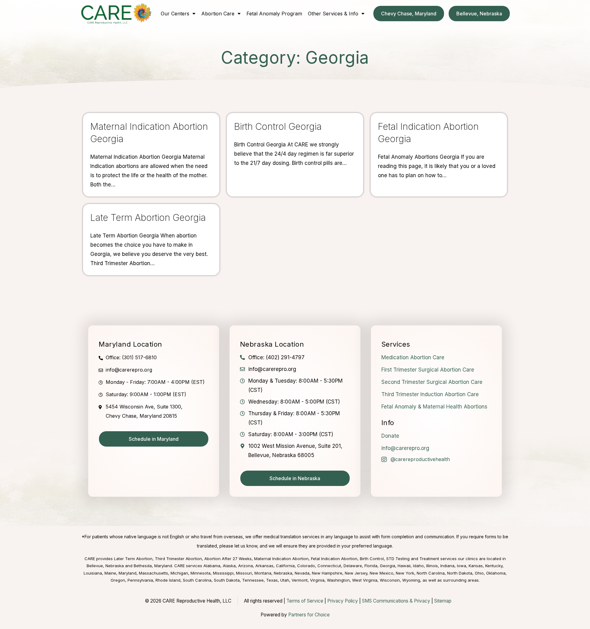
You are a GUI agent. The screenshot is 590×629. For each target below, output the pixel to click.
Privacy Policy (342, 601)
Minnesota (200, 573)
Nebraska (283, 573)
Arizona (245, 565)
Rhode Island (167, 580)
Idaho (418, 565)
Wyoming (411, 580)
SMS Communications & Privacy (396, 601)
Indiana (447, 565)
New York (405, 573)
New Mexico (381, 573)
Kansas (476, 565)
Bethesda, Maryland (153, 565)
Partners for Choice (309, 615)
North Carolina (431, 573)
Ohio (479, 573)
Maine (110, 573)
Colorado (306, 565)
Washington (338, 580)
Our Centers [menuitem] (175, 13)
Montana (262, 573)
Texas (272, 580)
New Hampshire (327, 573)
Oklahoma (495, 573)
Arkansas (264, 565)
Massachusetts (153, 573)
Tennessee (253, 580)
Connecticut (329, 565)
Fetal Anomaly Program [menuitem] (274, 13)
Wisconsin (390, 580)
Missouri (244, 573)
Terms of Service (304, 601)
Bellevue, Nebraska (105, 565)
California (285, 565)
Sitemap (442, 601)
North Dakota (459, 573)
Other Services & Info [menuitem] (333, 13)
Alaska (229, 565)
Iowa (461, 565)
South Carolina (197, 580)
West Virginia (364, 580)
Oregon (118, 580)
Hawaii (404, 565)
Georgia (387, 565)
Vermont (300, 580)
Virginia (317, 580)
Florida (370, 565)
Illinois (432, 565)
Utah (284, 580)
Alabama (211, 565)
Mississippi (223, 573)
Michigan (179, 573)
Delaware (353, 565)
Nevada (302, 573)
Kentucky (493, 565)
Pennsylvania (140, 580)
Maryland (127, 573)
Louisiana (93, 573)
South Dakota (227, 580)
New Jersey (356, 573)
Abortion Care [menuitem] (217, 13)
